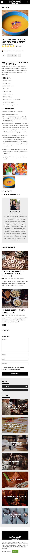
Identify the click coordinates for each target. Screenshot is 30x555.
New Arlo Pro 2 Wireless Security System (15, 443)
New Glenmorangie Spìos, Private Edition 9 (15, 498)
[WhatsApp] (19, 55)
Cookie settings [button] (6, 551)
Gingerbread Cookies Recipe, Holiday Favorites (15, 425)
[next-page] (5, 325)
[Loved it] (13, 46)
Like (26, 386)
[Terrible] (3, 46)
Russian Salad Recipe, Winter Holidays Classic (13, 311)
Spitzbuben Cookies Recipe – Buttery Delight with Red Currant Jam (13, 273)
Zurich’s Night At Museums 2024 (15, 461)
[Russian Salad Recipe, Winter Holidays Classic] (15, 298)
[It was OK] (8, 46)
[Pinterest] (15, 55)
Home (3, 7)
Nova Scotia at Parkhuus (15, 480)
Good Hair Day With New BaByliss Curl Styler (15, 516)
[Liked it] (11, 46)
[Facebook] (8, 55)
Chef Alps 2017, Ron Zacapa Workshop (15, 407)
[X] (12, 55)
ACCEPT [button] (15, 551)
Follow (25, 389)
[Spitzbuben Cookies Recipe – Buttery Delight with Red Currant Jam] (15, 260)
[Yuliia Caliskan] (3, 51)
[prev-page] (3, 325)
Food (7, 7)
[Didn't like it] (5, 46)
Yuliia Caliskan (15, 211)
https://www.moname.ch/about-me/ (15, 214)
